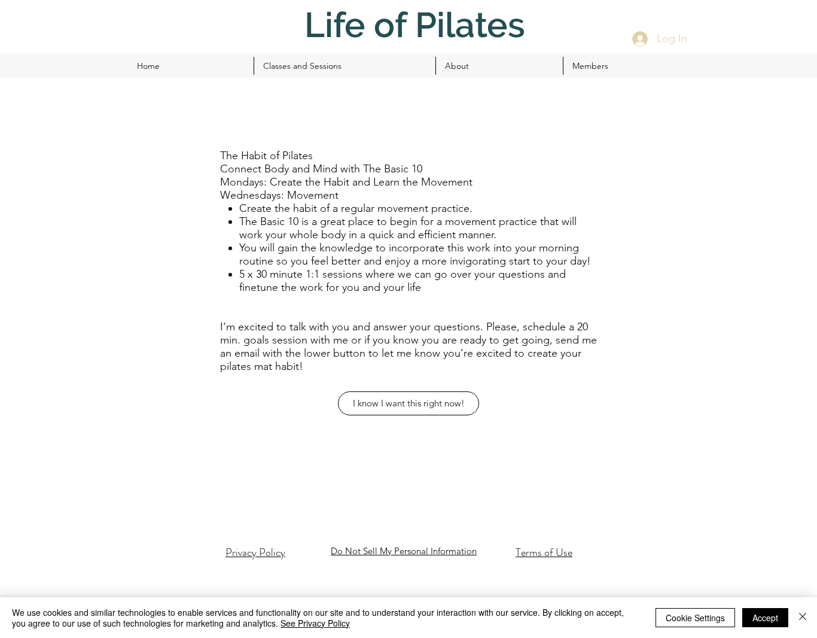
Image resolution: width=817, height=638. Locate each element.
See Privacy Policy (315, 623)
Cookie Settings (695, 618)
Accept (765, 618)
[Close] (802, 617)
